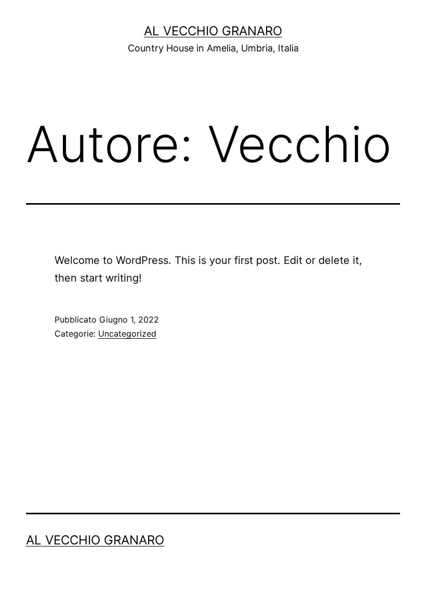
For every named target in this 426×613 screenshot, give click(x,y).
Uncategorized (127, 333)
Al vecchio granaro (213, 30)
